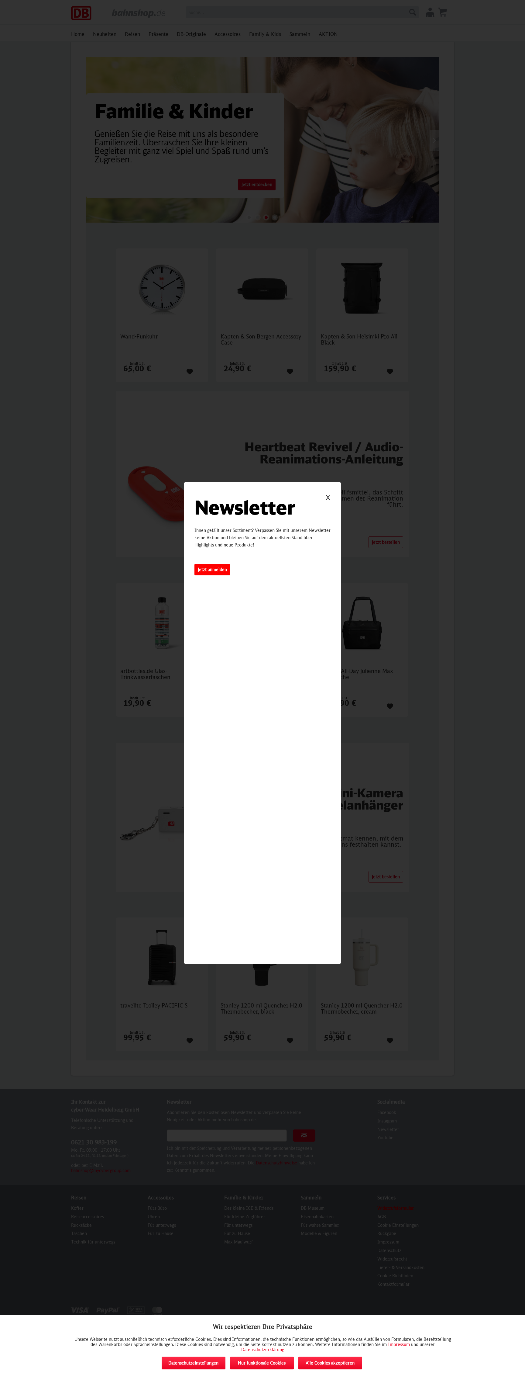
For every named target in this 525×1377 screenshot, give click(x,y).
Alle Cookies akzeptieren (330, 1362)
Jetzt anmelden (212, 569)
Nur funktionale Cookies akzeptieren (262, 1364)
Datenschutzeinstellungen (193, 1362)
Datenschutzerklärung (262, 1349)
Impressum (399, 1344)
